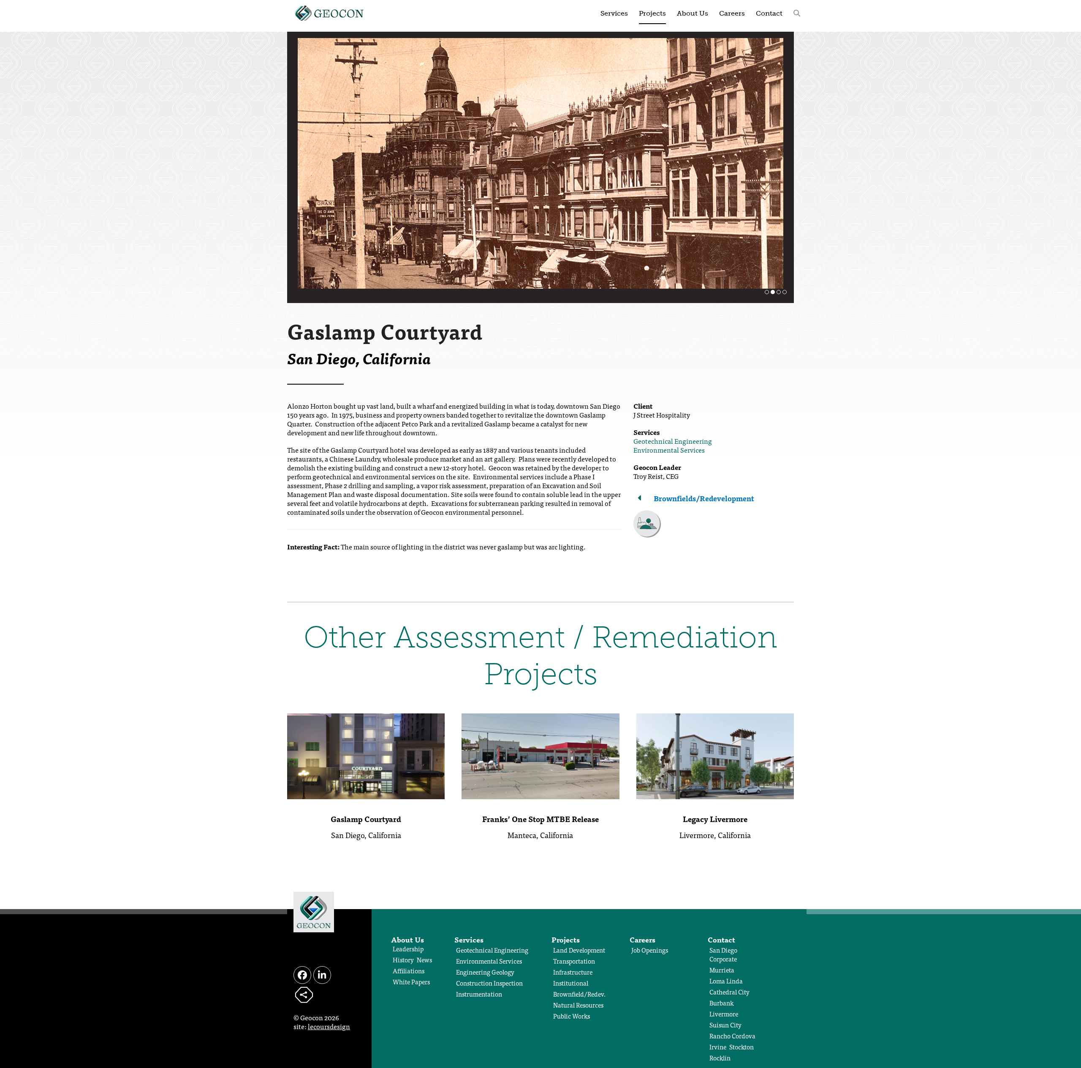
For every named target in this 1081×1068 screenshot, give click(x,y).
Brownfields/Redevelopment (704, 498)
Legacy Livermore (715, 819)
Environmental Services (669, 449)
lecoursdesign (329, 1026)
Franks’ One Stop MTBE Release (540, 819)
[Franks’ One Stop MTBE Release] (540, 754)
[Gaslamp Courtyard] (366, 754)
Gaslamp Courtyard (366, 819)
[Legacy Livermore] (715, 754)
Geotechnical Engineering (672, 440)
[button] (796, 12)
